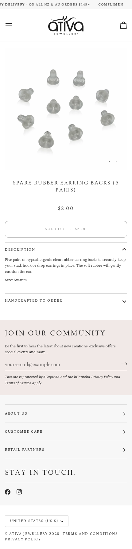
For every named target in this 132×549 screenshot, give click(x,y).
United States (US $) (34, 521)
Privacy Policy (102, 377)
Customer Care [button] (24, 432)
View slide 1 (109, 161)
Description (20, 250)
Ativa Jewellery (28, 534)
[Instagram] (19, 492)
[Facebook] (7, 492)
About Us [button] (16, 414)
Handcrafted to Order (34, 301)
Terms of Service (18, 383)
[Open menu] (14, 25)
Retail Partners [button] (25, 450)
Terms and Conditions (90, 534)
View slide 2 (116, 161)
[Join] (122, 364)
